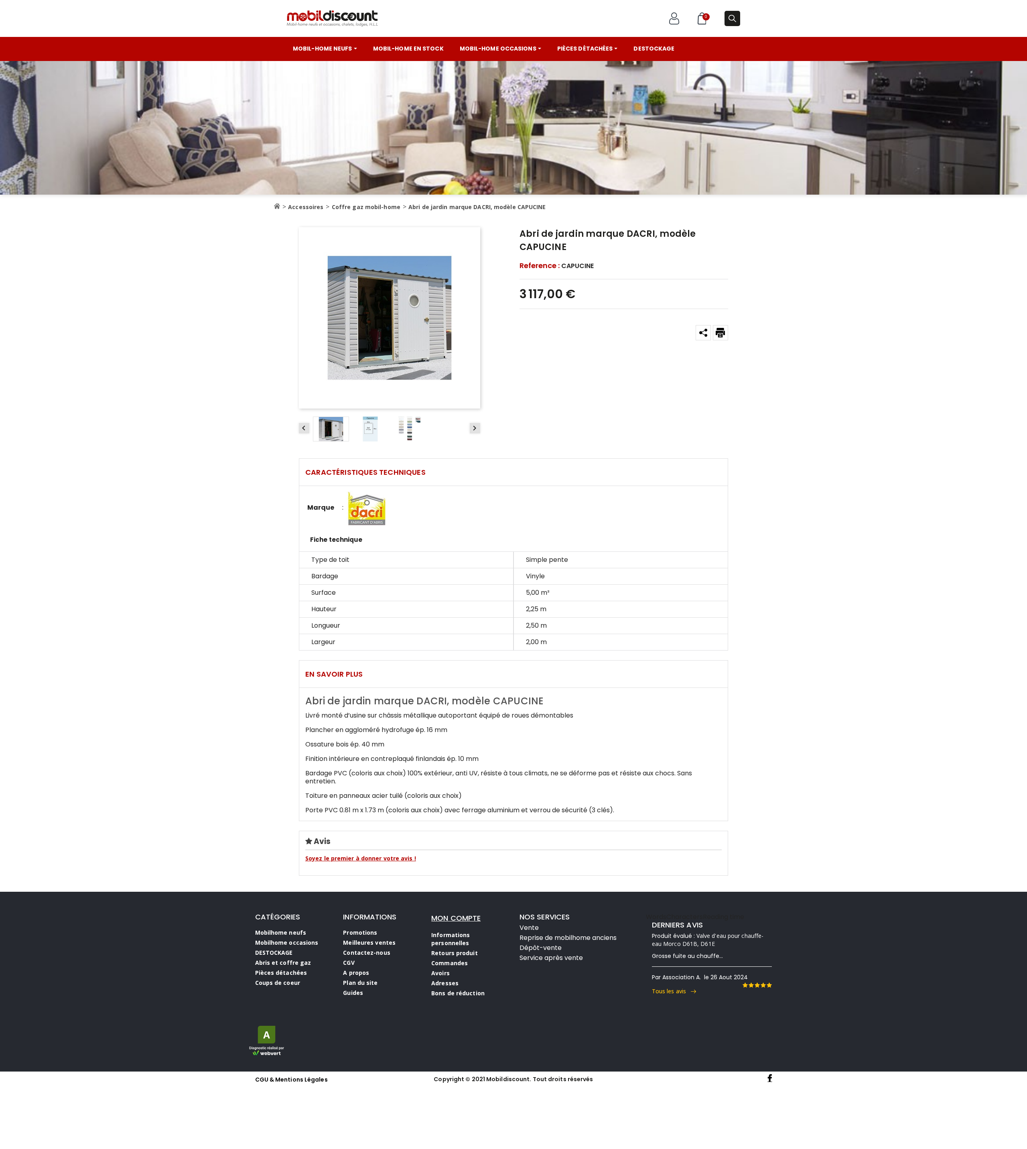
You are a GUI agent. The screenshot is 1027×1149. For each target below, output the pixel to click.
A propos (356, 972)
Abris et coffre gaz (283, 962)
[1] (745, 985)
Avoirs (440, 973)
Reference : (540, 266)
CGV (348, 962)
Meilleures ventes (369, 942)
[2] (751, 985)
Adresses (445, 983)
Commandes (449, 963)
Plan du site (360, 982)
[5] (769, 985)
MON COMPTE (456, 918)
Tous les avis (671, 991)
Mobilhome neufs (280, 932)
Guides (353, 992)
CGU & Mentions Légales (291, 1080)
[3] (757, 985)
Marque (320, 508)
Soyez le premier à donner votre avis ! (360, 858)
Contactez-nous (366, 952)
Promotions (360, 932)
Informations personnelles (450, 939)
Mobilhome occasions (287, 942)
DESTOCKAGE (274, 952)
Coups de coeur (277, 982)
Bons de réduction (458, 993)
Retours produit (454, 953)
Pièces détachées (281, 972)
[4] (763, 985)
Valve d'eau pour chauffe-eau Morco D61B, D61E (708, 940)
